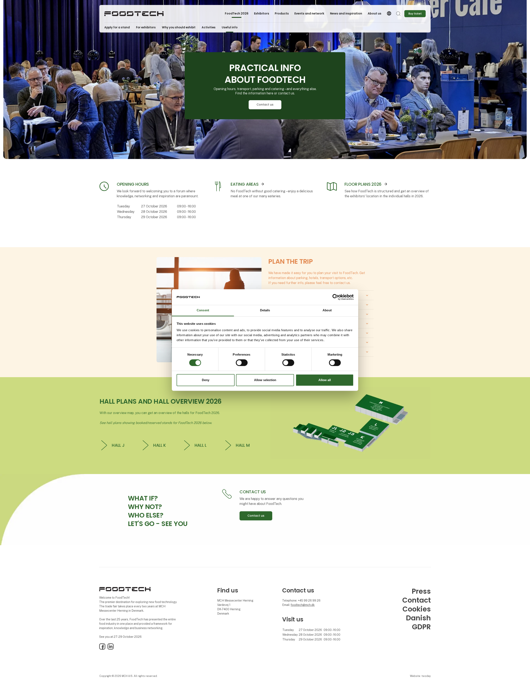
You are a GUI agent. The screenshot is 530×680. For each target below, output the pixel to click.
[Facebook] (102, 648)
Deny (205, 380)
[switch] (242, 362)
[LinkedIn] (110, 648)
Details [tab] (265, 310)
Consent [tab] (203, 310)
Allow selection (265, 380)
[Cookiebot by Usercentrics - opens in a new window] (335, 297)
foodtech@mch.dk (303, 605)
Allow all (324, 380)
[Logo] (134, 13)
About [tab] (327, 310)
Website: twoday (420, 676)
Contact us (265, 104)
